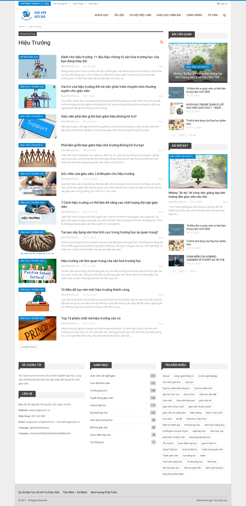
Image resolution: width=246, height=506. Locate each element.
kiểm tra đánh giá (171, 425)
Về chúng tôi (60, 3)
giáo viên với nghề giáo (174, 413)
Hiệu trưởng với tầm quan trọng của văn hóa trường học (101, 261)
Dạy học (189, 382)
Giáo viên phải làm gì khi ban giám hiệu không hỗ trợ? (99, 116)
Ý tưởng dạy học (98, 390)
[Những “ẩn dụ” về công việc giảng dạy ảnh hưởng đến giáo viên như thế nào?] (198, 63)
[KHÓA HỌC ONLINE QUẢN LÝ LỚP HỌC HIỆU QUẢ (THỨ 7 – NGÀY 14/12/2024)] (176, 108)
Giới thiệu (78, 3)
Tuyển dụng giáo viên (101, 397)
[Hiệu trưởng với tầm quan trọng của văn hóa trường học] (37, 271)
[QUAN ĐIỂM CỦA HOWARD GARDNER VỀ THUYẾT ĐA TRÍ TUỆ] (176, 260)
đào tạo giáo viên (192, 468)
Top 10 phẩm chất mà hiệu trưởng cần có (91, 318)
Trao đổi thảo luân (100, 383)
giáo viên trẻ (205, 400)
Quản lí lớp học (98, 405)
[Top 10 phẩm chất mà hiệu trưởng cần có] (37, 328)
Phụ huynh (168, 443)
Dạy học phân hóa (203, 388)
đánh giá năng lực (214, 468)
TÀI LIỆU (119, 15)
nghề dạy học (199, 431)
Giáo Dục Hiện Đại (168, 15)
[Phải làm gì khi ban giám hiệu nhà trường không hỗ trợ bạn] (37, 155)
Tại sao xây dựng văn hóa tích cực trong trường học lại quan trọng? (109, 232)
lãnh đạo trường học (215, 425)
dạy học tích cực (171, 394)
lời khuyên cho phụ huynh (175, 431)
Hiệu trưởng (195, 413)
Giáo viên (167, 400)
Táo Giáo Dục (220, 500)
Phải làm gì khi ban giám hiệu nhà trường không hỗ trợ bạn (102, 145)
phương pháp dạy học (200, 437)
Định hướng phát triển (104, 492)
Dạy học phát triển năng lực (176, 388)
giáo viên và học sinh (173, 406)
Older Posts (29, 347)
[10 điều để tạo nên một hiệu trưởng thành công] (37, 300)
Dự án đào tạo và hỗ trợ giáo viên (39, 492)
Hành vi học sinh (214, 413)
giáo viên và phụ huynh (199, 406)
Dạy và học (189, 394)
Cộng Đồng (194, 15)
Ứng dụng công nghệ (173, 474)
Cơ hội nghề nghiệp (207, 376)
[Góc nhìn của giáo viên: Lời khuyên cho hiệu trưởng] (37, 184)
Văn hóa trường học (172, 461)
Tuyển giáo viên (170, 455)
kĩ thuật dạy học (192, 425)
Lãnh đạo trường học (32, 86)
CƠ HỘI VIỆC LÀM (140, 15)
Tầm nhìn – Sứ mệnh (75, 492)
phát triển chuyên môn (174, 437)
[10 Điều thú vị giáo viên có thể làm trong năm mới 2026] (176, 92)
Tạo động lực (97, 442)
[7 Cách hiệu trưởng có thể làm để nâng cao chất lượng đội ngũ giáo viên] (37, 212)
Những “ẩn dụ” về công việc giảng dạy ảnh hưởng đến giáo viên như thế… (198, 75)
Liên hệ (93, 3)
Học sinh (167, 419)
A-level (166, 376)
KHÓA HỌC (102, 15)
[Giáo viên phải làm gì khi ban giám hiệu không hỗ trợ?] (37, 126)
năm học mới (216, 431)
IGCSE (179, 419)
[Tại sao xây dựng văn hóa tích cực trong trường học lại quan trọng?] (37, 242)
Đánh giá (211, 461)
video (202, 455)
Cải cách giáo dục (172, 382)
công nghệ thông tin (184, 376)
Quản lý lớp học (189, 449)
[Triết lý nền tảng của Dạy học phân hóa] (176, 124)
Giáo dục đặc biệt (207, 394)
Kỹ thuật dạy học (99, 412)
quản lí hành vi (209, 443)
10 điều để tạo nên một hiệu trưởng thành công (95, 290)
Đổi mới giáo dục (29, 57)
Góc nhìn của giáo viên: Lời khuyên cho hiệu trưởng (97, 174)
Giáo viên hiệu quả (185, 400)
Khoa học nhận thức (197, 419)
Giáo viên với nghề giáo (33, 116)
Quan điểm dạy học (100, 434)
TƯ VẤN (213, 15)
